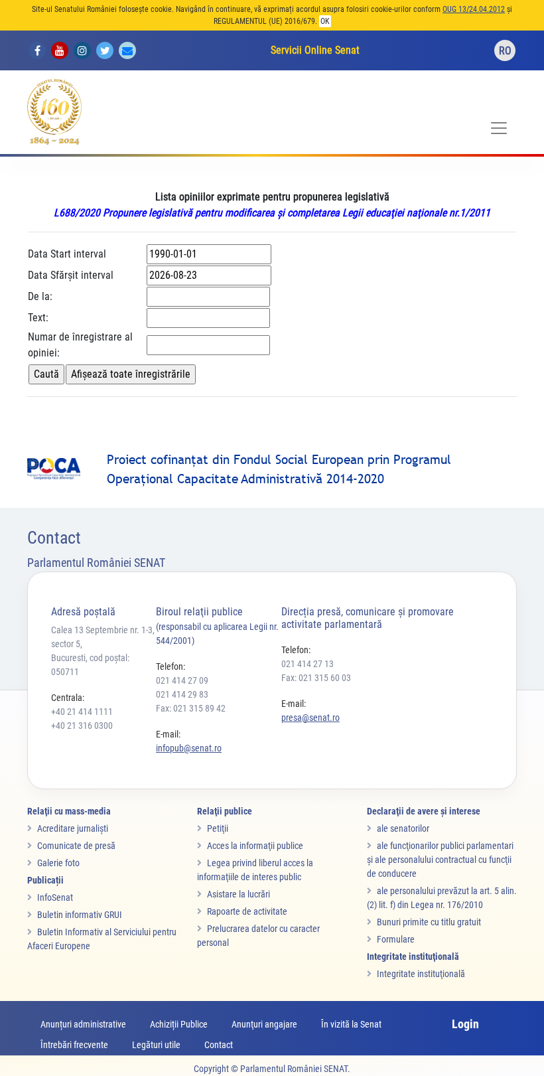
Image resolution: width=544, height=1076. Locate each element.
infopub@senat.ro (189, 748)
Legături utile (156, 1044)
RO (505, 50)
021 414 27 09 (182, 680)
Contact (218, 1044)
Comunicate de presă (76, 845)
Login (465, 1024)
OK (325, 21)
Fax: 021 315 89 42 (191, 708)
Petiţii (217, 828)
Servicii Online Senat (315, 50)
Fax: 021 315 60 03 (316, 677)
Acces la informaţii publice (255, 845)
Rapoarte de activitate (247, 911)
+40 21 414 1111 (82, 711)
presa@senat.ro (310, 717)
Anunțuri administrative (83, 1024)
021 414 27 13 (307, 663)
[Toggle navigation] (499, 128)
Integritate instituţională (421, 973)
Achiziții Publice (179, 1024)
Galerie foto (58, 863)
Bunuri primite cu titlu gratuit (429, 922)
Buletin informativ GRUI (79, 914)
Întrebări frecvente (74, 1044)
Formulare (396, 939)
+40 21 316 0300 (82, 725)
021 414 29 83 (182, 694)
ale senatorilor (403, 828)
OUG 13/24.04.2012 (473, 9)
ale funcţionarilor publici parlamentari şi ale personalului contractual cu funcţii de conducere (440, 859)
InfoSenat (55, 897)
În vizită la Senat (351, 1024)
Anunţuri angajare (264, 1024)
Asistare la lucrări (238, 894)
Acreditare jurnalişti (72, 828)
